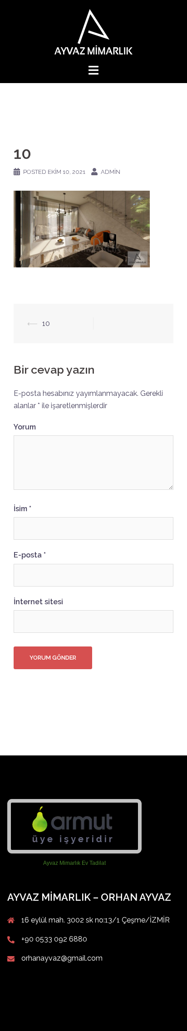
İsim (22, 508)
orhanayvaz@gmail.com (62, 958)
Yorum (25, 427)
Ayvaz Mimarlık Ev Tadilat (74, 863)
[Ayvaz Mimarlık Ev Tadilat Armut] (74, 826)
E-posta (30, 555)
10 (46, 323)
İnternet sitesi (38, 601)
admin (110, 171)
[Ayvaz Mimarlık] (93, 31)
